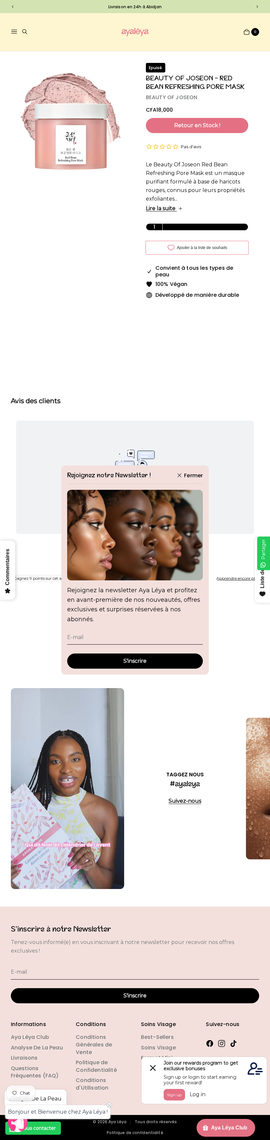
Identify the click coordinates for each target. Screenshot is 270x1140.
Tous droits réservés (156, 1122)
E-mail (75, 637)
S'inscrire (135, 661)
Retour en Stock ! (197, 125)
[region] (135, 7)
